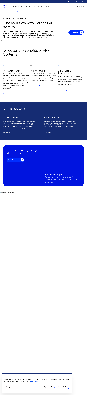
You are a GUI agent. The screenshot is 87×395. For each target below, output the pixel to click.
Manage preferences (11, 387)
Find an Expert (79, 6)
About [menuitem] (47, 6)
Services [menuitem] (24, 6)
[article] (16, 80)
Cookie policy (34, 381)
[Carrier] (6, 6)
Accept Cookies (63, 387)
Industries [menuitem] (32, 6)
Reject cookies (48, 387)
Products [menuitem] (16, 6)
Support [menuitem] (40, 6)
